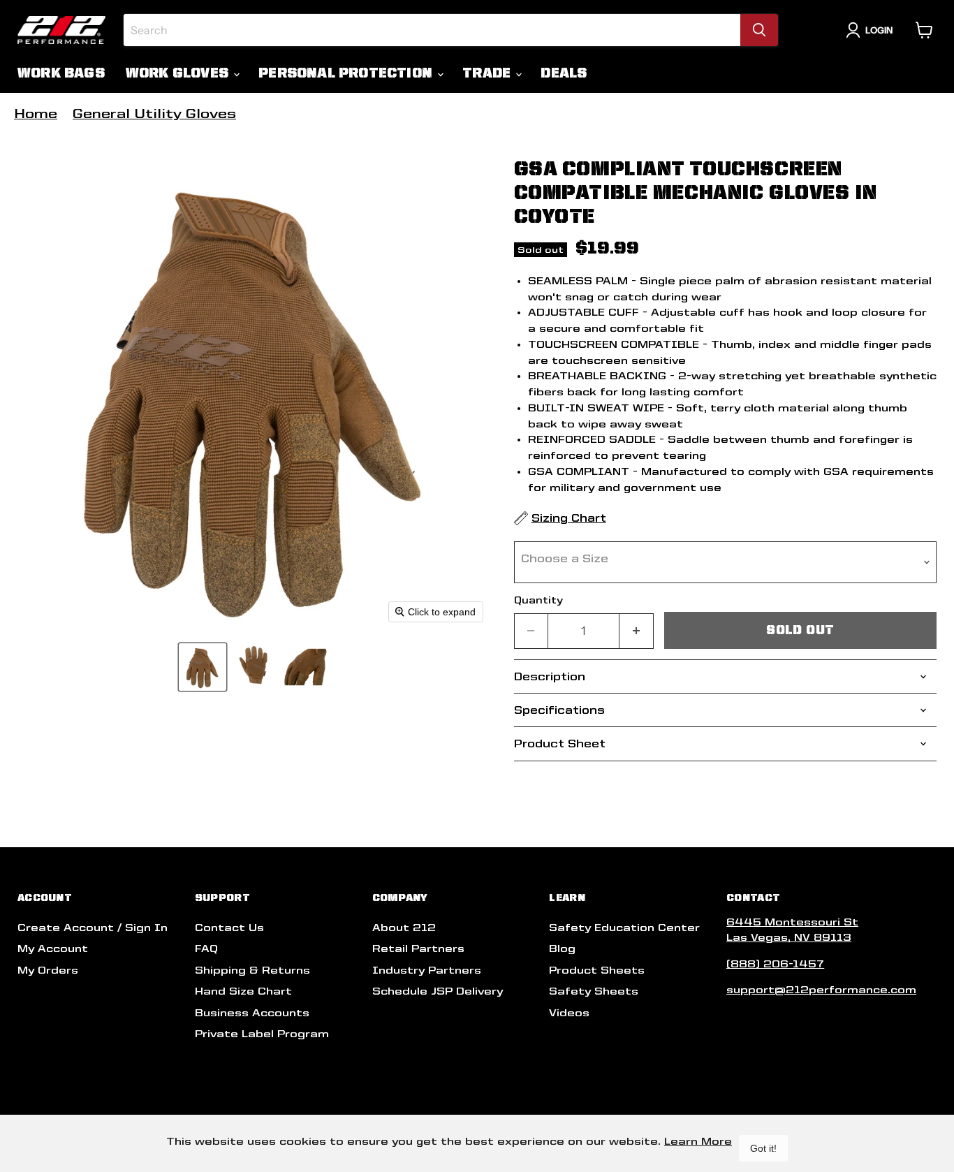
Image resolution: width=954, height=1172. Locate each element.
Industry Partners (426, 970)
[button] (202, 667)
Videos (569, 1012)
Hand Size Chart (243, 991)
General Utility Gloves (154, 113)
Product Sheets (597, 970)
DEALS (564, 73)
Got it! (763, 1148)
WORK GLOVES (179, 73)
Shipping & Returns (252, 970)
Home (35, 113)
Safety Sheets (593, 991)
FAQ (206, 948)
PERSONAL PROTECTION (347, 73)
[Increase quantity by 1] (636, 631)
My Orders (47, 970)
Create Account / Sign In (92, 927)
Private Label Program (262, 1033)
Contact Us (229, 927)
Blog (562, 948)
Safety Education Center (624, 927)
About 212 (404, 927)
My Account (52, 948)
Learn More (698, 1141)
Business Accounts (252, 1012)
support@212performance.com (821, 989)
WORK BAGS (61, 73)
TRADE (488, 73)
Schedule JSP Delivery (437, 991)
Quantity (538, 600)
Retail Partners (418, 948)
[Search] (759, 30)
